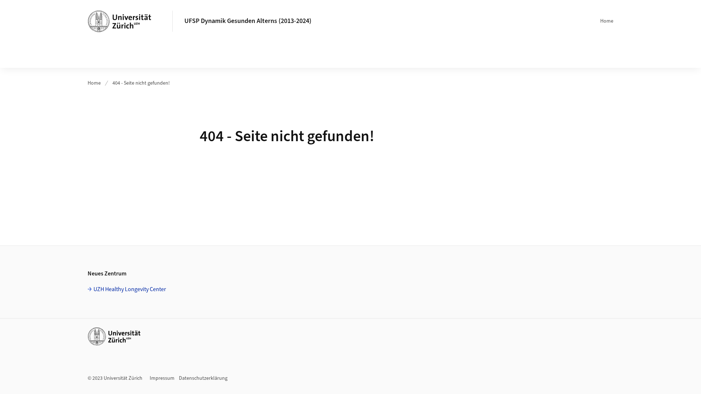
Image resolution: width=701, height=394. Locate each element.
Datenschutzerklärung (203, 378)
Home (606, 21)
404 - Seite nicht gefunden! (141, 83)
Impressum (162, 378)
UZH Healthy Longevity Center (129, 289)
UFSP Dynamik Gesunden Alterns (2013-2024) (247, 21)
